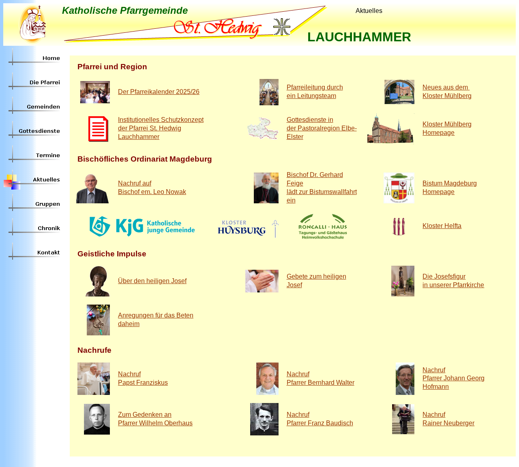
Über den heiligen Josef (152, 280)
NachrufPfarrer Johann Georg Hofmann (453, 378)
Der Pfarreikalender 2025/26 (158, 91)
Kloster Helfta (441, 225)
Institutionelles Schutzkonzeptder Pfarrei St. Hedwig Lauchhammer (161, 128)
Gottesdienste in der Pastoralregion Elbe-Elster (322, 128)
